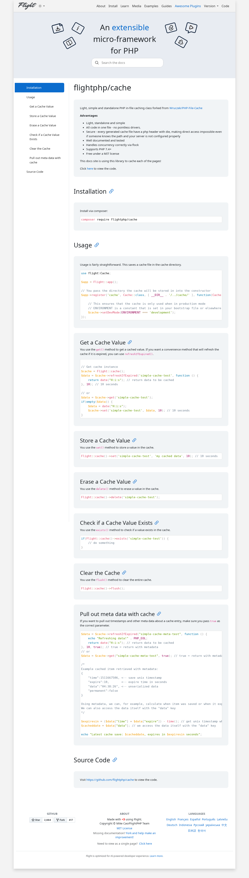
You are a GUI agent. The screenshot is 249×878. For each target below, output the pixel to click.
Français (183, 819)
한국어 (202, 830)
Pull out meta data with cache (45, 160)
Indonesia (185, 825)
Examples (151, 6)
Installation (33, 87)
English (171, 819)
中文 (224, 825)
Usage (30, 97)
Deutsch (172, 825)
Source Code (34, 172)
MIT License (124, 828)
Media (136, 6)
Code (225, 6)
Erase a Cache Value (43, 125)
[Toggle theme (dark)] (41, 6)
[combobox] (127, 62)
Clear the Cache (40, 148)
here (90, 168)
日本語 (192, 830)
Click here (145, 843)
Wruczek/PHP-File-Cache (185, 108)
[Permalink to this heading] (111, 191)
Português (208, 819)
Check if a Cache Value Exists (44, 137)
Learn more (156, 856)
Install (113, 6)
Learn (125, 6)
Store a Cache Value (43, 116)
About (100, 6)
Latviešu (222, 819)
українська (213, 825)
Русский (199, 825)
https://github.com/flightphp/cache (110, 780)
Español (195, 819)
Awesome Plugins (188, 6)
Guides (166, 6)
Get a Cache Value (41, 106)
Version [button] (210, 6)
